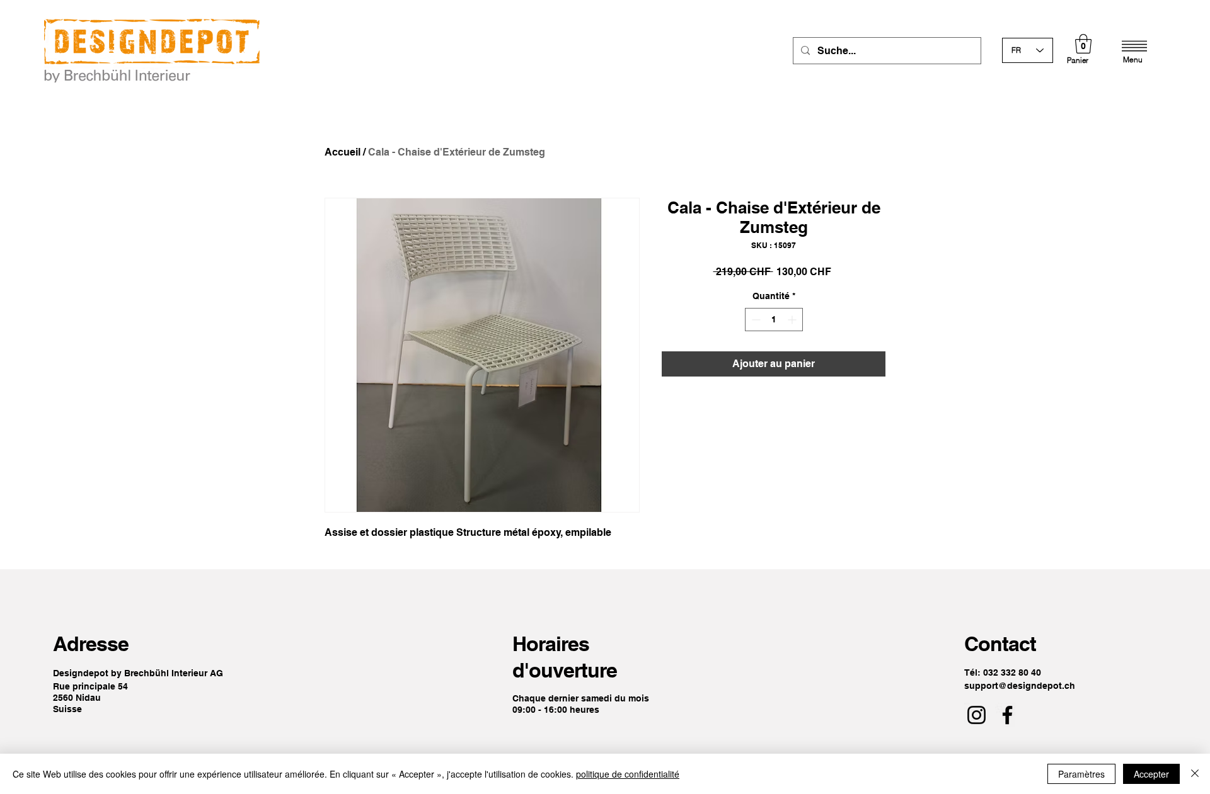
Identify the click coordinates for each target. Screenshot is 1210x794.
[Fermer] (1194, 774)
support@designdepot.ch (1019, 686)
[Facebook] (1007, 715)
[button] (1083, 44)
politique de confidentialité (627, 774)
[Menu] (1134, 46)
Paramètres (1081, 774)
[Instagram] (976, 715)
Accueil (342, 152)
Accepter (1151, 774)
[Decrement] (755, 320)
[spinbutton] (774, 320)
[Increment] (793, 320)
